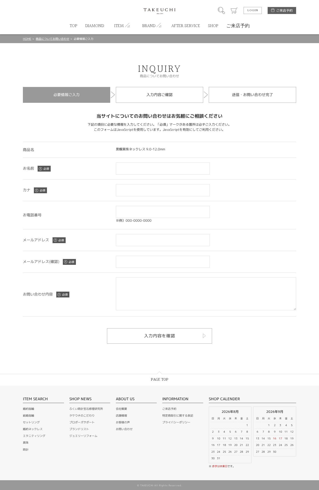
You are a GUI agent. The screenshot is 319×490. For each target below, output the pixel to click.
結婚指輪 (28, 416)
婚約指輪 (28, 409)
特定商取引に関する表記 (177, 416)
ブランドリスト (79, 429)
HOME (27, 39)
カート (234, 10)
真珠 (25, 443)
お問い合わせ (124, 429)
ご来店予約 (284, 10)
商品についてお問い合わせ (52, 39)
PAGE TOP (159, 379)
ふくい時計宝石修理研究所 (86, 409)
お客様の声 (123, 422)
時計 (25, 450)
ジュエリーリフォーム (83, 436)
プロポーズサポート (82, 422)
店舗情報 (121, 416)
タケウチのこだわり (82, 416)
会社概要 (121, 409)
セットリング (31, 422)
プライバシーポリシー (176, 422)
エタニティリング (34, 436)
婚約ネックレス (33, 429)
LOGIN (252, 10)
